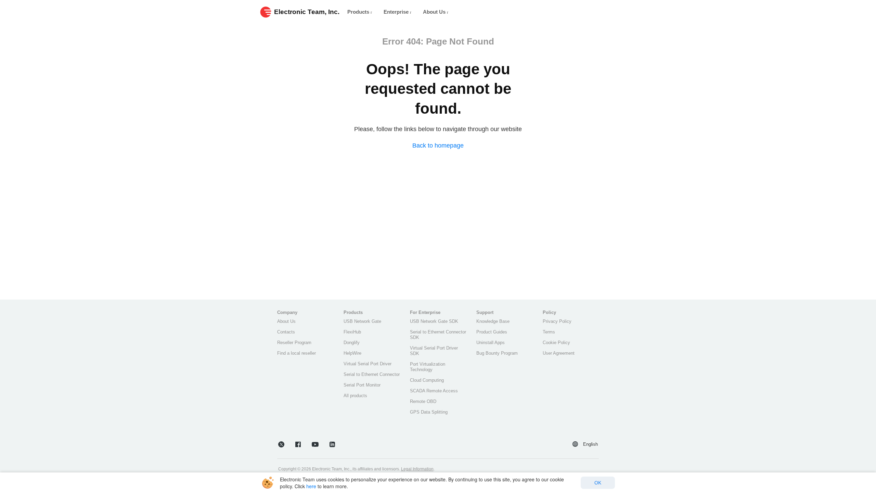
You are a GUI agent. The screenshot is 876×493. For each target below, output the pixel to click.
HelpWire (352, 353)
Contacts (286, 331)
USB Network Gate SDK (434, 321)
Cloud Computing (427, 380)
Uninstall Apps (490, 342)
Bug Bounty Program (497, 353)
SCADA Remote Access (434, 390)
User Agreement (559, 353)
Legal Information (417, 469)
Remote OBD (423, 401)
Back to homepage (438, 145)
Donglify (352, 342)
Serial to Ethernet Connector (372, 374)
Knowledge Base (493, 321)
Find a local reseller (296, 353)
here (311, 486)
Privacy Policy (557, 321)
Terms (549, 331)
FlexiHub (352, 331)
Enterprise (397, 12)
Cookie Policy (556, 342)
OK (597, 482)
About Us (435, 12)
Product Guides (491, 331)
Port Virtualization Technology (427, 367)
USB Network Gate (362, 321)
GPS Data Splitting (429, 412)
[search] (604, 12)
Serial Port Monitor (362, 385)
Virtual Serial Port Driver (367, 363)
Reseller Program (294, 342)
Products (359, 12)
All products (355, 395)
